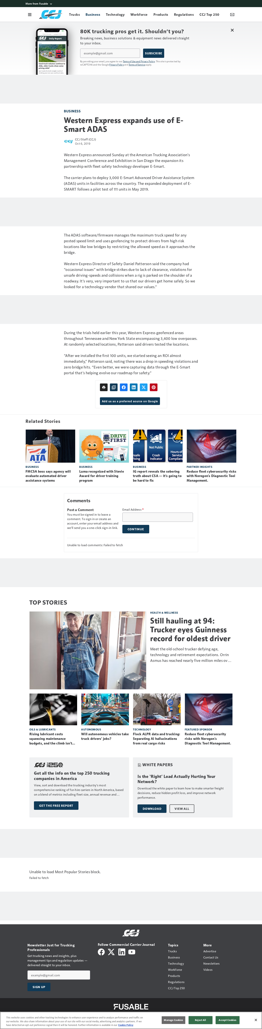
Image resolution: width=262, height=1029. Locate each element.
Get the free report (56, 805)
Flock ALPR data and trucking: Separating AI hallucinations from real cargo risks (156, 738)
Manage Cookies (173, 1020)
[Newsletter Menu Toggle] (232, 14)
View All (182, 809)
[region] (131, 1020)
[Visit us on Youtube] (131, 951)
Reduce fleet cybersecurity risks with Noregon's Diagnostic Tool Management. (211, 476)
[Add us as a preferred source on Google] (114, 387)
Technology (142, 729)
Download (152, 809)
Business (72, 111)
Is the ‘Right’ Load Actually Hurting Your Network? (176, 779)
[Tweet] (143, 387)
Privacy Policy (116, 64)
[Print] (104, 387)
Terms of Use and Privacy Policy (139, 61)
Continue (136, 529)
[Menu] (29, 14)
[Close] (256, 1020)
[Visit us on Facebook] (101, 951)
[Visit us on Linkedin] (121, 951)
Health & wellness (164, 612)
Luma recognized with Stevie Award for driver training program (101, 476)
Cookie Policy (125, 1025)
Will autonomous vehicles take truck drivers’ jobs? (105, 736)
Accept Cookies (227, 1020)
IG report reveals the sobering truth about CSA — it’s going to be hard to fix (157, 476)
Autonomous (91, 729)
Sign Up (39, 987)
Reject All (200, 1020)
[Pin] (153, 387)
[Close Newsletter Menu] (232, 30)
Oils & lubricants (42, 729)
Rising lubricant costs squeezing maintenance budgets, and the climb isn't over (50, 739)
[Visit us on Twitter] (111, 951)
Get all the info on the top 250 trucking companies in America (72, 776)
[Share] (124, 387)
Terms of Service (137, 64)
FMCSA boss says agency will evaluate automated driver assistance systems (48, 476)
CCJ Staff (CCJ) (85, 139)
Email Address (133, 509)
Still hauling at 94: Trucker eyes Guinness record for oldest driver (190, 629)
